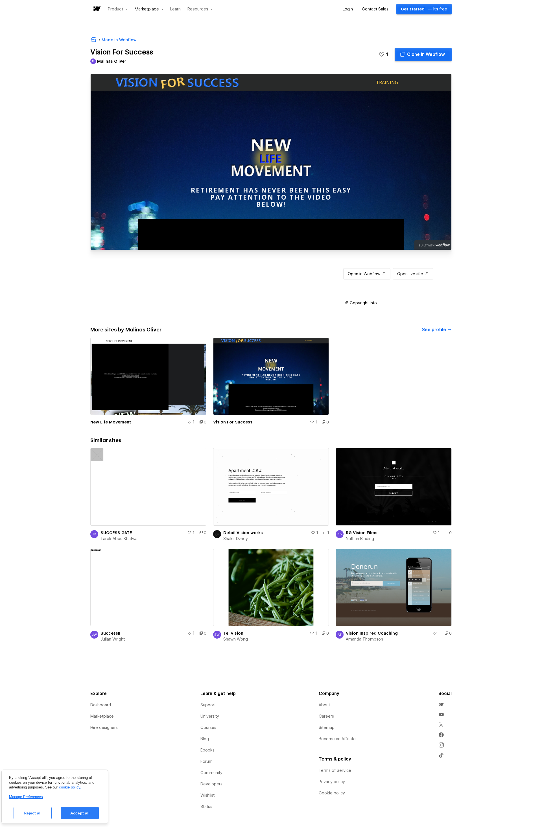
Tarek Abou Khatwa (118, 538)
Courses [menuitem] (208, 727)
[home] (96, 9)
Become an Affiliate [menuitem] (337, 739)
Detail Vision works (243, 532)
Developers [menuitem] (211, 784)
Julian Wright (112, 639)
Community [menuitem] (211, 772)
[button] (117, 9)
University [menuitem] (209, 716)
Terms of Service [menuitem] (335, 770)
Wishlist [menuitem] (207, 795)
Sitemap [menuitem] (327, 727)
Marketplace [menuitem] (102, 716)
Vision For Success (232, 422)
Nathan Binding (360, 538)
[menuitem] (441, 704)
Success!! (110, 633)
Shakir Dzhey (235, 538)
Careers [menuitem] (326, 716)
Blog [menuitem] (204, 739)
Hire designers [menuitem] (104, 727)
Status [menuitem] (206, 806)
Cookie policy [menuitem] (332, 793)
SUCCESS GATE (116, 532)
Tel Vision (233, 633)
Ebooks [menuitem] (207, 750)
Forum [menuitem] (206, 761)
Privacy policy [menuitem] (332, 781)
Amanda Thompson (364, 639)
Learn (175, 9)
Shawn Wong (235, 639)
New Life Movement (110, 422)
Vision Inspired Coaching (372, 633)
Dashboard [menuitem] (100, 705)
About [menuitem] (324, 705)
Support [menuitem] (208, 705)
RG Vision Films (361, 532)
